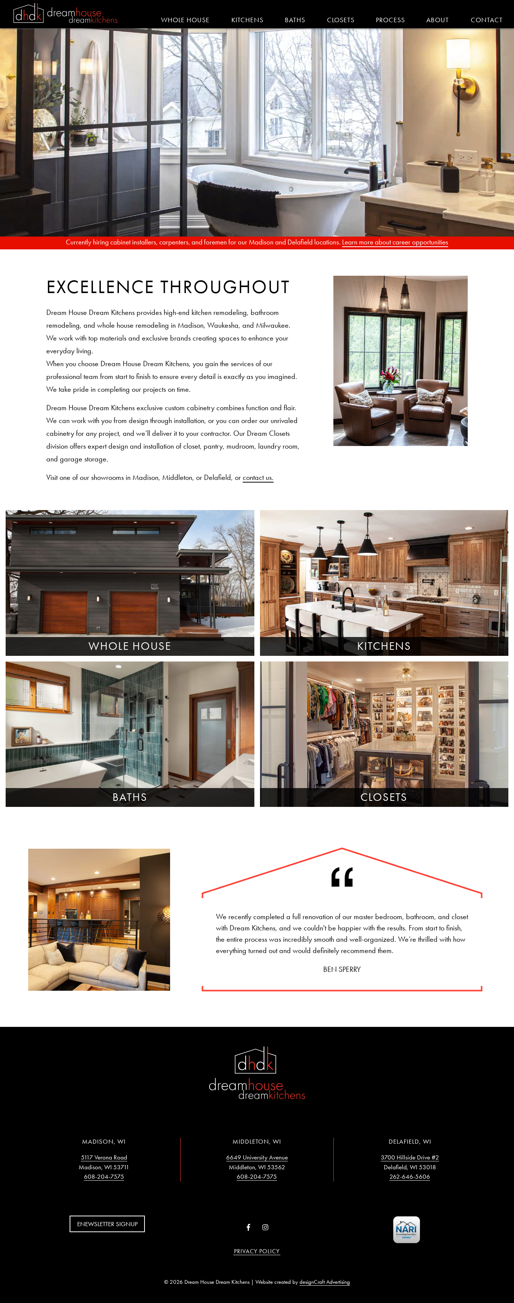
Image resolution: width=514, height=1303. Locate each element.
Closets (340, 20)
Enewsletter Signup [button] (107, 1224)
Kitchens (247, 20)
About (437, 20)
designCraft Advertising (325, 1282)
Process (390, 20)
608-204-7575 (104, 1176)
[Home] (65, 13)
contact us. (258, 477)
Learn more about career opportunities (395, 242)
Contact (487, 20)
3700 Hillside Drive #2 (410, 1157)
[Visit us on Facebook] (248, 1227)
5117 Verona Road (104, 1157)
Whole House (185, 20)
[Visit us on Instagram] (265, 1227)
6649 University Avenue (257, 1157)
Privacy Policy (257, 1251)
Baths (295, 20)
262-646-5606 (409, 1176)
